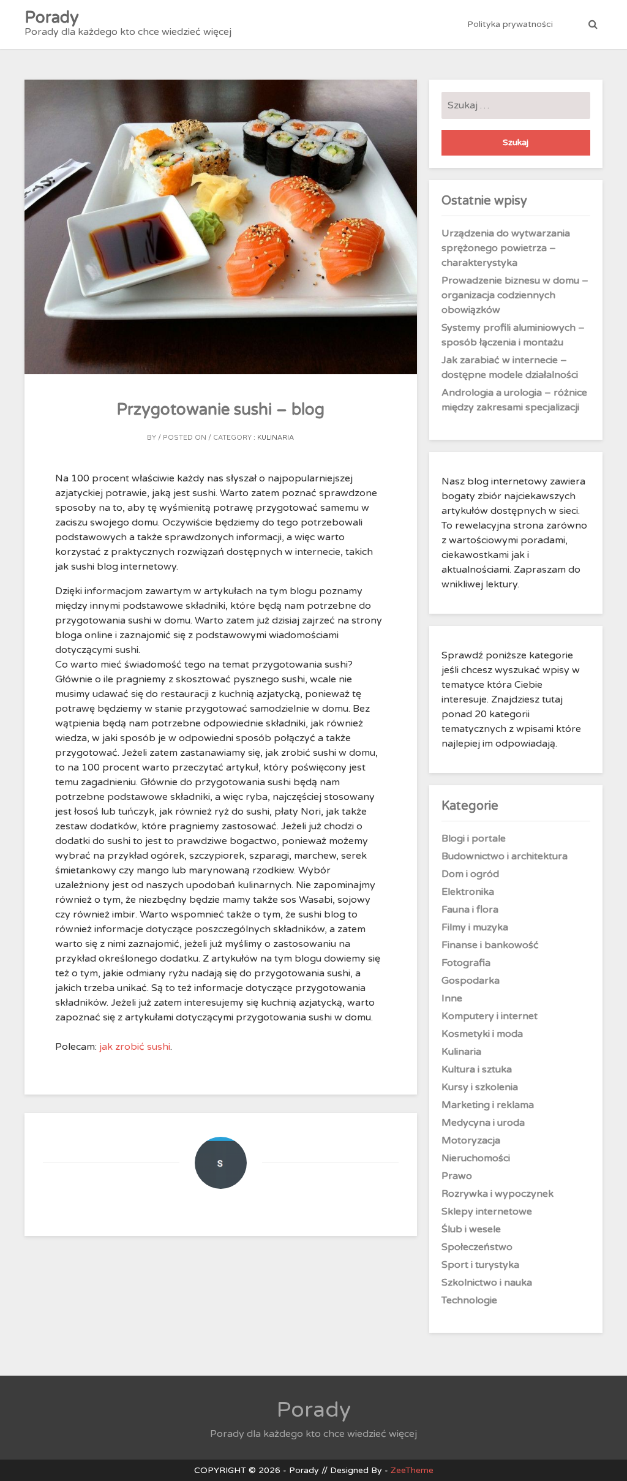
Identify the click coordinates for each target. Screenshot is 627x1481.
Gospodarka (470, 980)
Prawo (456, 1176)
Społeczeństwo (476, 1247)
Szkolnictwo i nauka (486, 1282)
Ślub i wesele (471, 1229)
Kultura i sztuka (476, 1069)
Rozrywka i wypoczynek (497, 1194)
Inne (451, 998)
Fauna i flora (469, 909)
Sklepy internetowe (486, 1211)
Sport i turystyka (480, 1265)
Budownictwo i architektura (504, 856)
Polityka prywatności (510, 24)
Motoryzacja (470, 1140)
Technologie (469, 1300)
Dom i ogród (470, 874)
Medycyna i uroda (483, 1123)
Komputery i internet (489, 1016)
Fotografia (465, 963)
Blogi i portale (473, 838)
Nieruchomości (475, 1158)
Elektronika (467, 892)
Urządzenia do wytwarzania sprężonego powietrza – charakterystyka (505, 248)
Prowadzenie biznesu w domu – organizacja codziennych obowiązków (514, 295)
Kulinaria (275, 438)
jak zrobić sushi (134, 1047)
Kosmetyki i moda (482, 1034)
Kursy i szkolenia (479, 1087)
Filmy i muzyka (474, 927)
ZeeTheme (412, 1470)
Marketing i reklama (487, 1105)
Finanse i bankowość (490, 945)
